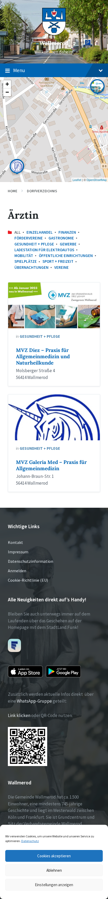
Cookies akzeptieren (54, 855)
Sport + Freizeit (57, 261)
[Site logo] (54, 34)
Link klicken (19, 715)
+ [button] (7, 84)
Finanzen (67, 232)
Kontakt (15, 542)
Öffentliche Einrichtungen (66, 255)
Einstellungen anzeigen (54, 884)
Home (12, 191)
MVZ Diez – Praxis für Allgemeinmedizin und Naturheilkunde (43, 356)
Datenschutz (30, 841)
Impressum (18, 551)
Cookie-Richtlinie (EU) (28, 580)
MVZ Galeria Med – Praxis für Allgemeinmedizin (51, 465)
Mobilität (23, 255)
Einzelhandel (39, 232)
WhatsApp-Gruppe (34, 701)
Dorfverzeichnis (42, 191)
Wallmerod (54, 43)
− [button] (7, 92)
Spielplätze (25, 261)
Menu (19, 70)
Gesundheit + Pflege (34, 244)
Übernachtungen (31, 267)
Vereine (61, 267)
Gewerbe (68, 244)
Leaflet (77, 180)
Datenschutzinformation (30, 561)
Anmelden (17, 570)
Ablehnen (54, 870)
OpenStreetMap (97, 180)
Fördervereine (28, 238)
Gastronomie (61, 238)
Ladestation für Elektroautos (44, 249)
